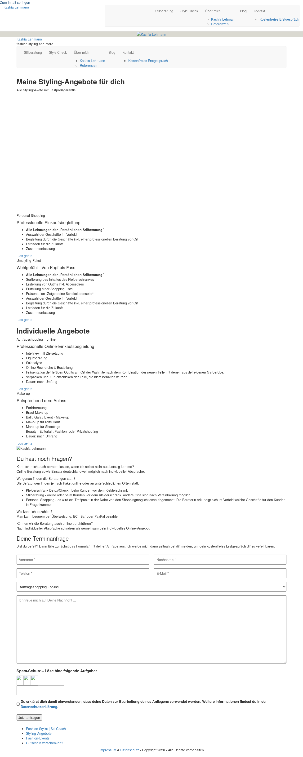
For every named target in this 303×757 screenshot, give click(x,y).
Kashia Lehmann (223, 19)
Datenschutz (129, 750)
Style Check (189, 11)
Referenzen (220, 24)
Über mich (213, 11)
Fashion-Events (37, 738)
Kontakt (259, 11)
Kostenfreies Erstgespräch (279, 19)
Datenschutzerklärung (39, 706)
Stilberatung (164, 11)
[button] (24, 156)
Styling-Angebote (39, 733)
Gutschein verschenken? (44, 742)
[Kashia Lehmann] (151, 33)
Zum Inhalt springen (15, 2)
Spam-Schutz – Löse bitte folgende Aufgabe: (57, 670)
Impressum (107, 750)
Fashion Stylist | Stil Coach (46, 728)
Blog (243, 11)
